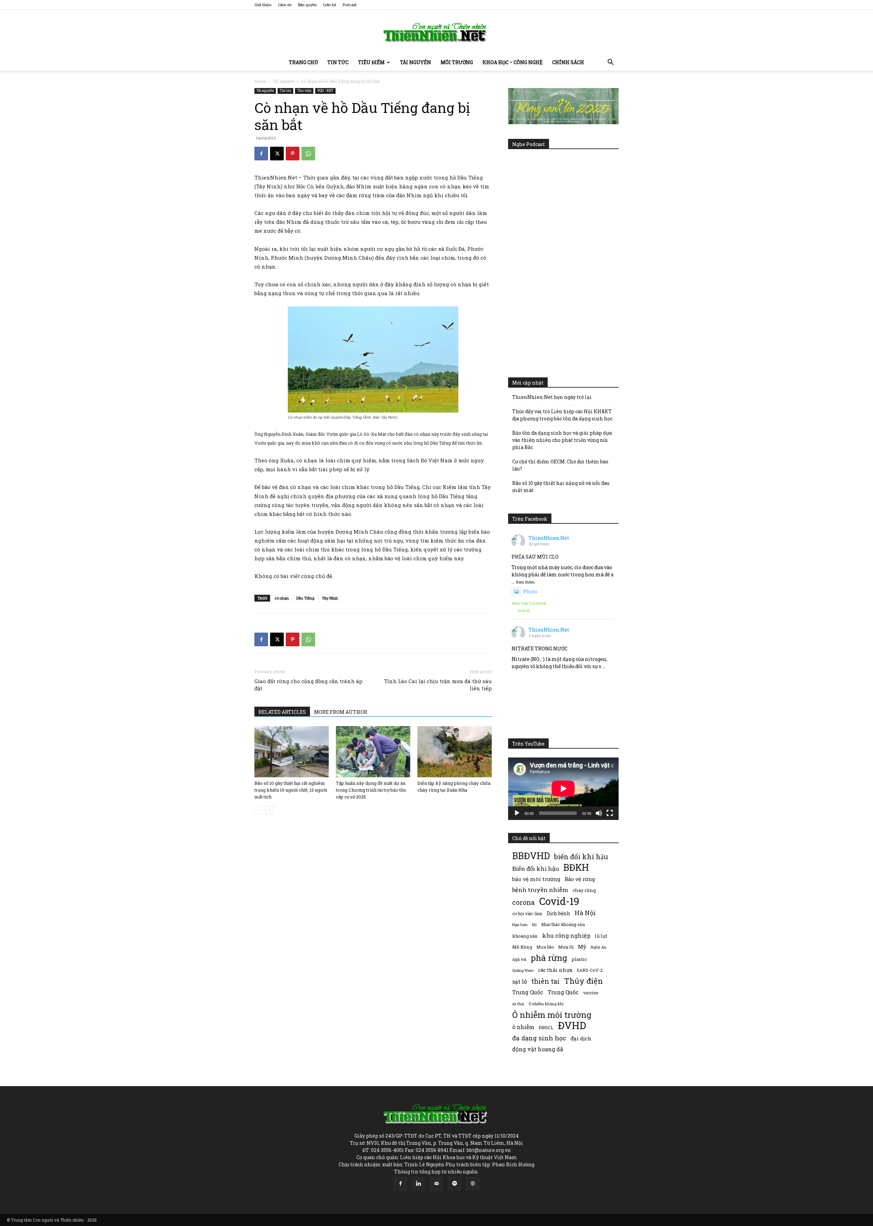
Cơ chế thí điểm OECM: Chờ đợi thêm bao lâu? (560, 465)
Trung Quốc (527, 992)
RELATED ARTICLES (282, 712)
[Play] (517, 813)
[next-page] (269, 810)
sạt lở (519, 981)
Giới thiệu (262, 4)
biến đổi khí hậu (581, 856)
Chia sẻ (523, 610)
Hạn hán (520, 924)
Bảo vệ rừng (580, 879)
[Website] (472, 1184)
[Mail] (436, 1184)
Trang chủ (303, 62)
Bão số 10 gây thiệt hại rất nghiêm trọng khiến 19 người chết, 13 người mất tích (290, 790)
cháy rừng (584, 890)
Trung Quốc (563, 992)
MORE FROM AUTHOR (340, 712)
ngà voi (519, 959)
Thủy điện (583, 980)
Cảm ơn (285, 4)
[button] (610, 63)
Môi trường (457, 62)
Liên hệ (329, 4)
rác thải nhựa (555, 970)
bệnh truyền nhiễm (540, 889)
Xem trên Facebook (529, 603)
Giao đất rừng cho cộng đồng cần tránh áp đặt (308, 685)
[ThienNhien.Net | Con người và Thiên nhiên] (436, 32)
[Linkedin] (418, 1184)
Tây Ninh (330, 598)
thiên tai (545, 981)
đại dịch (581, 1038)
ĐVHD (572, 1025)
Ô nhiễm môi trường (551, 1014)
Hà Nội (585, 913)
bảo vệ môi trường (536, 879)
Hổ (534, 924)
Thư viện (304, 90)
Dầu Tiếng (305, 598)
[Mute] (598, 813)
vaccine (590, 992)
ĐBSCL (546, 1027)
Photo (530, 591)
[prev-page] (258, 810)
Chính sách (568, 62)
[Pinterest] (292, 153)
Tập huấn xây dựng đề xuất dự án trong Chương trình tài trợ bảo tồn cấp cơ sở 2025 (371, 790)
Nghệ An (598, 947)
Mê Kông (522, 947)
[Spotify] (454, 1184)
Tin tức (338, 62)
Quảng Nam (523, 970)
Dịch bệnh (558, 913)
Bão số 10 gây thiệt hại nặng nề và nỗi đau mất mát (560, 486)
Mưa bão (545, 947)
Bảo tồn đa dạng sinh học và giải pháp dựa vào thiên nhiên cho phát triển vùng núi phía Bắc (562, 440)
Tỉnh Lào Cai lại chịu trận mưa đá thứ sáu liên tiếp (438, 685)
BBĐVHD (531, 855)
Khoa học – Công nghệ (513, 62)
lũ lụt (601, 936)
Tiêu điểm (371, 62)
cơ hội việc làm (527, 913)
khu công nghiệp (566, 935)
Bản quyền (307, 4)
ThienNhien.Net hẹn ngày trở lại (552, 397)
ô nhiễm (523, 1026)
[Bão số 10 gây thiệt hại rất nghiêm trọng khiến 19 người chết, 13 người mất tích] (291, 751)
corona (523, 902)
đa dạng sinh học (539, 1038)
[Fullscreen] (609, 813)
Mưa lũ (566, 947)
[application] (563, 789)
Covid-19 (559, 901)
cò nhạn (282, 598)
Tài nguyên (415, 62)
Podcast (350, 4)
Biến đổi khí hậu (535, 868)
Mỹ (582, 946)
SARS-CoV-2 (590, 970)
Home (260, 81)
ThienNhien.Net (549, 538)
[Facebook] (261, 153)
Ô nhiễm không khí (546, 1003)
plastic (579, 959)
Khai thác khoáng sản (563, 924)
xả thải (518, 1003)
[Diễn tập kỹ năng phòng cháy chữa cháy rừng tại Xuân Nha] (454, 751)
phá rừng (549, 957)
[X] (277, 153)
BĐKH (576, 867)
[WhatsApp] (308, 153)
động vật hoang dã (537, 1049)
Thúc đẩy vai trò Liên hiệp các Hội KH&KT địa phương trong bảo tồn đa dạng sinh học (562, 415)
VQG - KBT (325, 90)
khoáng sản (525, 936)
